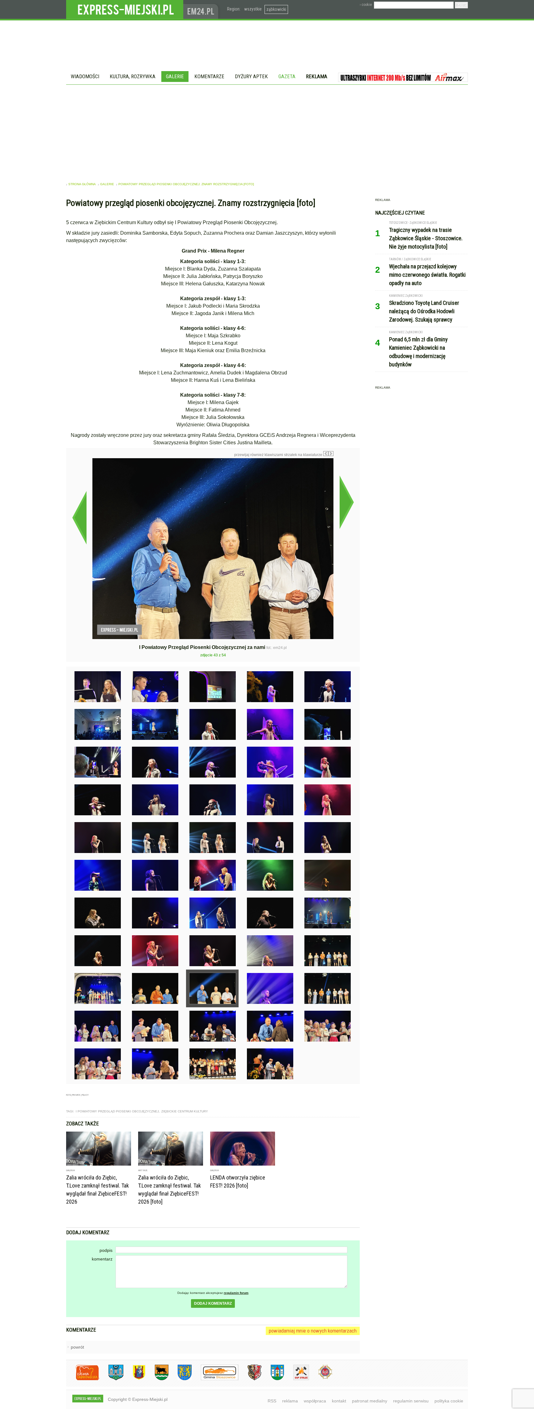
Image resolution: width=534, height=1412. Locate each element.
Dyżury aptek (251, 76)
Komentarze (209, 76)
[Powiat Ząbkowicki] (82, 1379)
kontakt (339, 1400)
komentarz (102, 1258)
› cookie (366, 4)
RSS (272, 1400)
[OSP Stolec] (296, 1379)
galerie (107, 184)
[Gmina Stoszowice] (215, 1379)
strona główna (82, 184)
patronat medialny (369, 1400)
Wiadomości (85, 76)
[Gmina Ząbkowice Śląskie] (111, 1379)
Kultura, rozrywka (132, 76)
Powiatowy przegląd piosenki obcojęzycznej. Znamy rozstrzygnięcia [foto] (186, 184)
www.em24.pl (202, 9)
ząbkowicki (276, 9)
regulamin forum (236, 1293)
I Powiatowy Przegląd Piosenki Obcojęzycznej (117, 1111)
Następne (346, 502)
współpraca (315, 1400)
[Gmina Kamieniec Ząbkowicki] (180, 1379)
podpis (106, 1250)
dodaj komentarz (213, 1303)
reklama (290, 1400)
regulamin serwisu (411, 1400)
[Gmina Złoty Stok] (249, 1379)
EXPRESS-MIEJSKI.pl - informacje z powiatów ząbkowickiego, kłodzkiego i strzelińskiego (124, 9)
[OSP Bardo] (320, 1378)
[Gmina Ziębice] (272, 1379)
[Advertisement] (267, 131)
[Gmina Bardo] (134, 1379)
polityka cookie (448, 1400)
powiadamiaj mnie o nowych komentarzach (313, 1331)
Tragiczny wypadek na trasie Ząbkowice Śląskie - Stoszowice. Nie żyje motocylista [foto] (426, 238)
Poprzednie (79, 518)
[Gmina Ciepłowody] (157, 1379)
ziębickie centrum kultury (184, 1111)
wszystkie (253, 8)
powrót (77, 1347)
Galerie (175, 76)
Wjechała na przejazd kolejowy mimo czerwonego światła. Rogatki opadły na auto (427, 274)
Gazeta (286, 76)
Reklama (316, 76)
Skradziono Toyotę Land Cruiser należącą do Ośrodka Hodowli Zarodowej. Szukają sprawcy (424, 311)
